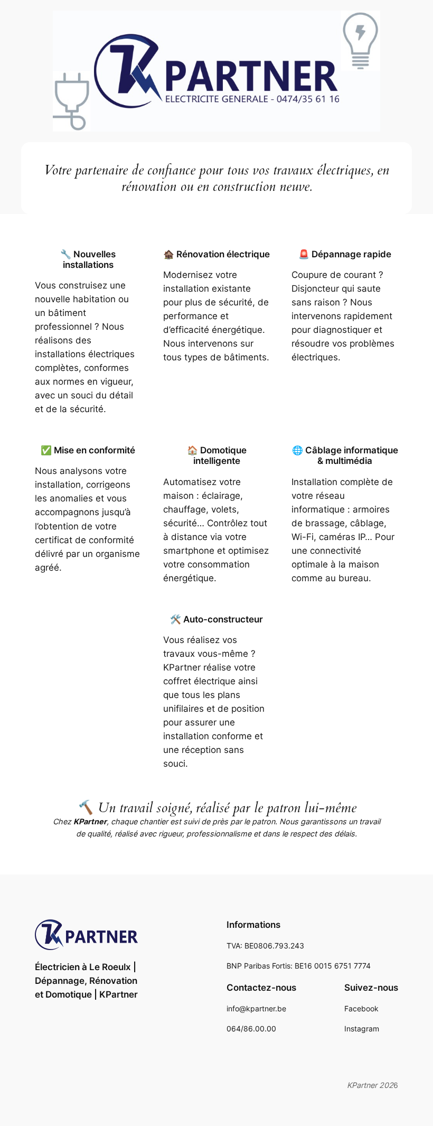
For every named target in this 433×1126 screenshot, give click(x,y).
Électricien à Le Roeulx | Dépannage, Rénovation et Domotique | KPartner (86, 981)
